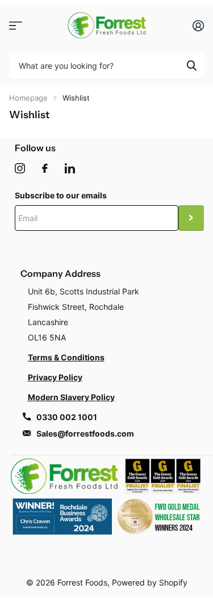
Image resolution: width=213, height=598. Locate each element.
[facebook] (45, 168)
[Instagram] (20, 168)
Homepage (28, 97)
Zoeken (191, 65)
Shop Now (15, 25)
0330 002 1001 (66, 417)
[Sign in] (198, 25)
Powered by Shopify (149, 582)
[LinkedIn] (70, 168)
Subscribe (191, 218)
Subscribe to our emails (61, 195)
